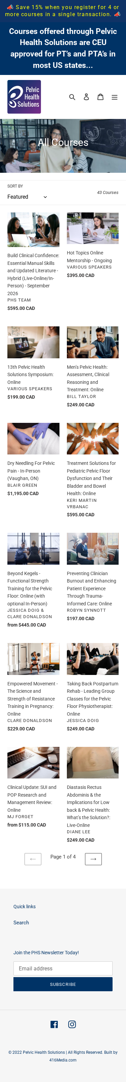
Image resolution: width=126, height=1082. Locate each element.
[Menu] (115, 96)
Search (21, 923)
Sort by (15, 186)
